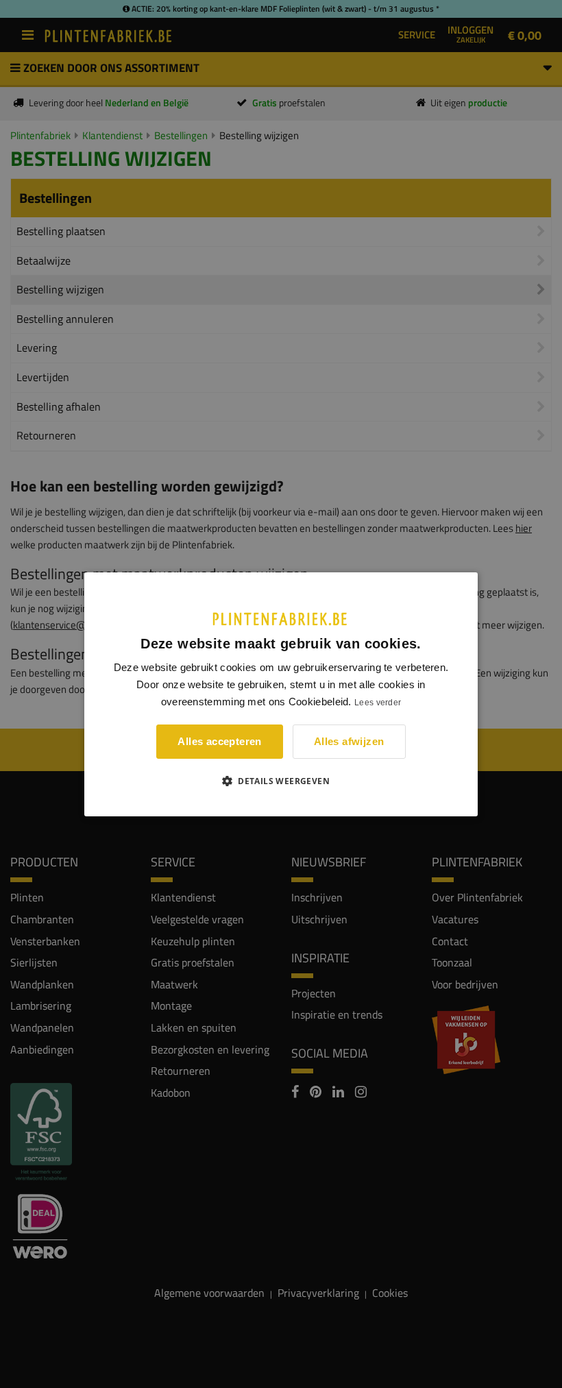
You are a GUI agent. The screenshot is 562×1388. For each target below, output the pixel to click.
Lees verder (377, 702)
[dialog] (281, 694)
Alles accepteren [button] (219, 741)
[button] (281, 780)
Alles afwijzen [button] (349, 741)
